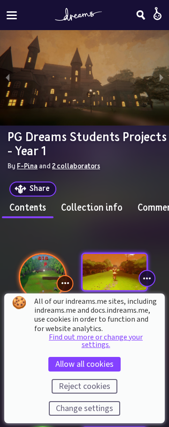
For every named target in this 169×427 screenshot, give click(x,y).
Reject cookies (84, 386)
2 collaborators (76, 165)
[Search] (140, 15)
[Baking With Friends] (114, 272)
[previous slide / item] (7, 78)
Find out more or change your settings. (96, 340)
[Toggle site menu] (11, 15)
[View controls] (65, 283)
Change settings (84, 408)
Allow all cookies (84, 364)
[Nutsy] (43, 277)
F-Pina (27, 165)
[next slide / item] (161, 78)
